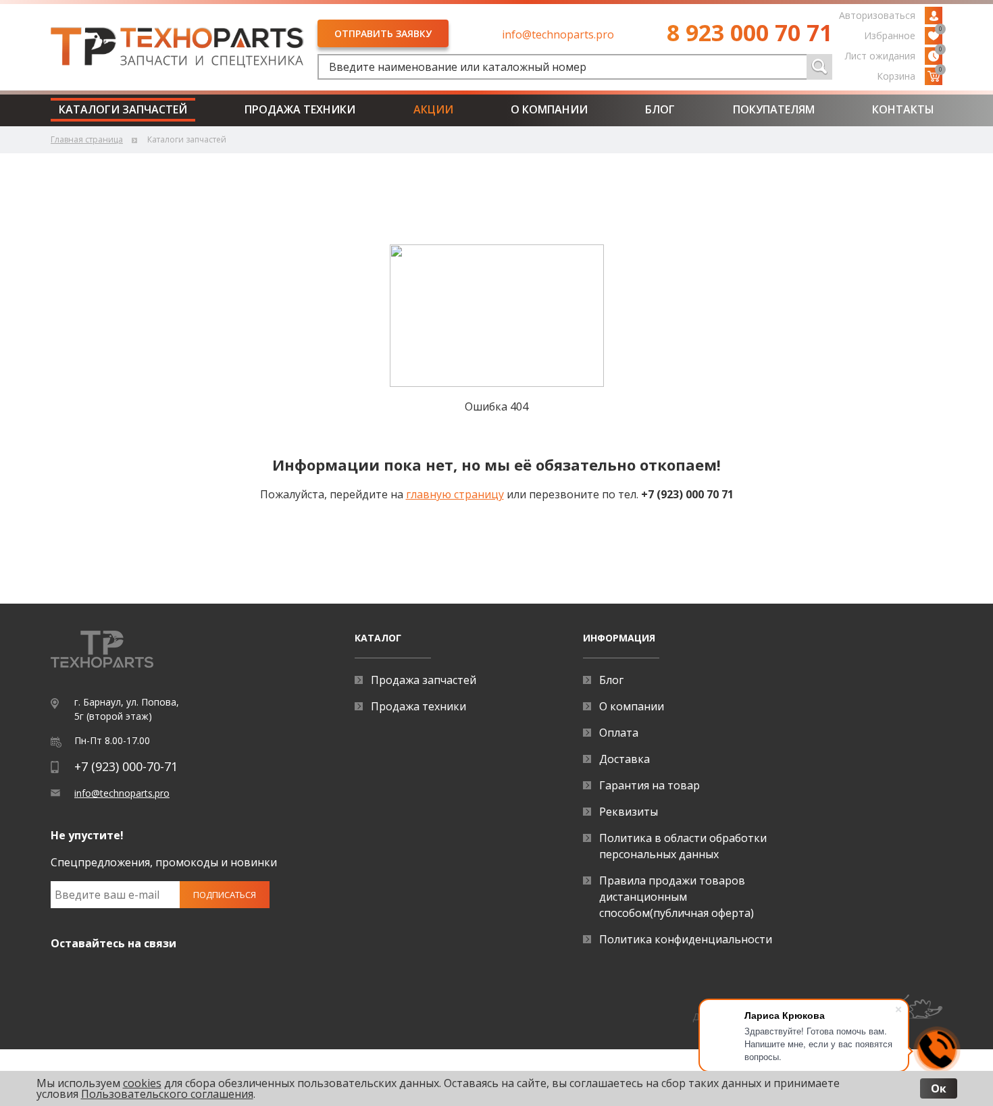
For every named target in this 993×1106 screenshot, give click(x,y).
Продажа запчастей (423, 680)
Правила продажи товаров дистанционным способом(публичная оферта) (676, 896)
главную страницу (455, 494)
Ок (938, 1088)
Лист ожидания (893, 54)
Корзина (909, 75)
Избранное (903, 34)
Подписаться (224, 895)
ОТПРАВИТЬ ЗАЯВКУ (383, 33)
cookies (142, 1083)
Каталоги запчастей (123, 109)
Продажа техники (300, 109)
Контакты (903, 109)
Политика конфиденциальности (685, 939)
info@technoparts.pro (558, 34)
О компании (549, 109)
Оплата (618, 732)
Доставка (624, 759)
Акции (433, 109)
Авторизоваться (877, 15)
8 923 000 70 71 (749, 32)
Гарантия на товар (649, 785)
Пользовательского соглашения (167, 1093)
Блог (660, 109)
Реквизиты (628, 811)
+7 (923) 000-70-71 (126, 766)
